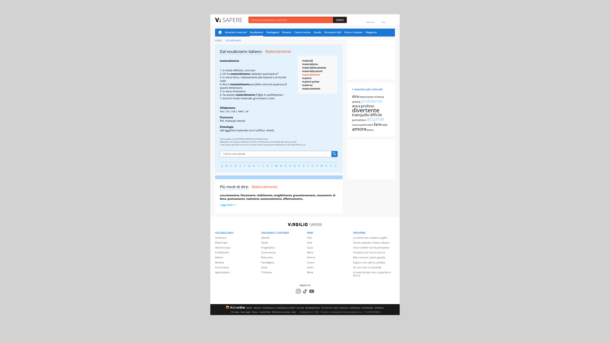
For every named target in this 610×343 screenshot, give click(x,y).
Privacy (255, 312)
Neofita (219, 262)
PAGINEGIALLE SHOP (286, 308)
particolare (366, 125)
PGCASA (300, 308)
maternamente (311, 88)
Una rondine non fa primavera (371, 247)
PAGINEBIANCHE (312, 308)
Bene (310, 272)
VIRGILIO (257, 308)
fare (377, 124)
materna (307, 85)
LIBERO (249, 308)
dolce (356, 106)
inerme (356, 124)
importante (366, 97)
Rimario (286, 32)
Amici (310, 267)
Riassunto (267, 257)
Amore (311, 257)
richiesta (379, 97)
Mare (310, 252)
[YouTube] (311, 291)
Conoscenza (268, 252)
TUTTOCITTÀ (326, 308)
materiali (307, 60)
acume (375, 119)
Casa (310, 247)
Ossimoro (221, 237)
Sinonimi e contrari (236, 32)
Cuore (310, 262)
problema (371, 101)
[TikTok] (305, 291)
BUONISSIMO (367, 308)
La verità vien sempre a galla (370, 237)
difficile (376, 114)
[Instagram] (298, 291)
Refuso (219, 257)
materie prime (310, 81)
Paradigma (267, 262)
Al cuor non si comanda (367, 267)
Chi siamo (235, 312)
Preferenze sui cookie (281, 312)
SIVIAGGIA (343, 308)
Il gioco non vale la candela (369, 262)
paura (370, 129)
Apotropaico (222, 272)
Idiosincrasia (222, 247)
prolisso (367, 105)
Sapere (232, 20)
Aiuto (293, 312)
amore (359, 129)
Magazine (371, 32)
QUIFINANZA (355, 308)
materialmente (311, 74)
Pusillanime (222, 252)
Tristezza (266, 272)
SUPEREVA (379, 308)
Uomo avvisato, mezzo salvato (371, 242)
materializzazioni (312, 71)
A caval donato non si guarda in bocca (372, 274)
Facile (264, 242)
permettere (359, 120)
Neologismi (272, 32)
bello (385, 125)
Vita (309, 237)
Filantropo (221, 242)
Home (220, 33)
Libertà (265, 237)
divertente (365, 110)
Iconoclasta (222, 267)
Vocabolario (256, 32)
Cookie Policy (265, 312)
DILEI (336, 308)
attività (356, 102)
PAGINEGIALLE (269, 308)
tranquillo (360, 114)
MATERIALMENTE (244, 139)
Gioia (264, 267)
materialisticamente (314, 67)
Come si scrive (302, 32)
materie (307, 78)
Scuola (317, 32)
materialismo (310, 64)
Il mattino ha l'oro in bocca (369, 252)
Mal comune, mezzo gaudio (369, 257)
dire (355, 96)
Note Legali (245, 312)
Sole (309, 242)
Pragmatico (268, 247)
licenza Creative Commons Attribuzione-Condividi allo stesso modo (264, 141)
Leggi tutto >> (228, 205)
